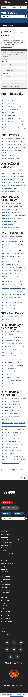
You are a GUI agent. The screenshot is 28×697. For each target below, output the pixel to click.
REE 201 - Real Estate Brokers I (10, 316)
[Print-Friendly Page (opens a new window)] (23, 33)
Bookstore (4, 605)
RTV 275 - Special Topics (9, 453)
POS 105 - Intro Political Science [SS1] (12, 170)
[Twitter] (7, 642)
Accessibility (19, 662)
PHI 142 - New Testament (9, 112)
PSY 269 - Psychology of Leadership (12, 302)
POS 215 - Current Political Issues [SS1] (13, 182)
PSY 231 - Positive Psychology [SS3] (12, 274)
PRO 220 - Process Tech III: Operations (12, 212)
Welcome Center (5, 600)
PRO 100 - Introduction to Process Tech (13, 203)
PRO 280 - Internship (8, 224)
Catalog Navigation (8, 25)
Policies (5, 662)
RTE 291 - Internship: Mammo (10, 386)
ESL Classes (4, 548)
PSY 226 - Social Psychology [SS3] (12, 264)
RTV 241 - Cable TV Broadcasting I (11, 432)
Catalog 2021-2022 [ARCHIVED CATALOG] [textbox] (13, 7)
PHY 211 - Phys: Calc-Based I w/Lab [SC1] (13, 147)
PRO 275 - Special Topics (9, 221)
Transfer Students (6, 561)
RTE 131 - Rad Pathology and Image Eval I (13, 343)
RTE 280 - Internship (7, 374)
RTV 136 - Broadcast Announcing (11, 416)
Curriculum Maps (5, 584)
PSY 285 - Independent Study (10, 308)
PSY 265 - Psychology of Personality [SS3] (14, 294)
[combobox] (14, 7)
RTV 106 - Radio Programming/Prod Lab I (13, 407)
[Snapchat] (21, 649)
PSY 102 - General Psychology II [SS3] (12, 244)
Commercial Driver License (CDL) (10, 539)
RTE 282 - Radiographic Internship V (12, 380)
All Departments (5, 579)
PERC (2, 608)
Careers (3, 631)
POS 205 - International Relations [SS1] (13, 179)
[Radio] (10, 656)
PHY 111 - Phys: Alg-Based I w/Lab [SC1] (13, 141)
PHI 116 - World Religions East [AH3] (12, 109)
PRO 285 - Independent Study (10, 227)
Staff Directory (5, 587)
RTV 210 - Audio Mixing (8, 420)
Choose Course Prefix (7, 59)
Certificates (4, 537)
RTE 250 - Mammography (9, 371)
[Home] (9, 492)
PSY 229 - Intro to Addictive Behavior (12, 270)
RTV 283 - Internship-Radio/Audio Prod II (13, 460)
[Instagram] (21, 642)
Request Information (9, 508)
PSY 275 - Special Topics (9, 305)
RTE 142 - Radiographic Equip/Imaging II (13, 353)
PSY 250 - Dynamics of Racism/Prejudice (13, 288)
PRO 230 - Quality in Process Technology (13, 215)
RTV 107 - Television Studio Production (13, 410)
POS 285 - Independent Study (10, 191)
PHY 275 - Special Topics (9, 155)
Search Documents (6, 590)
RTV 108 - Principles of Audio (10, 413)
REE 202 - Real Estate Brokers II (11, 320)
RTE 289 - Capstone (7, 383)
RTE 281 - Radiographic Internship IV (12, 377)
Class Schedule (5, 571)
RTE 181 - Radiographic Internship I (11, 356)
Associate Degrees (6, 534)
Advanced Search (6, 21)
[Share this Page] (21, 33)
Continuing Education (7, 542)
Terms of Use (8, 663)
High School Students (7, 563)
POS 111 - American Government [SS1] (12, 173)
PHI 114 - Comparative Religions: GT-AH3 (13, 106)
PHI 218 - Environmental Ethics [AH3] (12, 125)
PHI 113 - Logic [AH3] (8, 103)
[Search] (25, 16)
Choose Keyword (6, 76)
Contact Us (4, 628)
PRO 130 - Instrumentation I (9, 209)
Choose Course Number (8, 64)
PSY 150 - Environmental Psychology (12, 250)
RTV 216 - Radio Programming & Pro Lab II (13, 429)
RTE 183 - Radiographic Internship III (12, 362)
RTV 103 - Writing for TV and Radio (11, 401)
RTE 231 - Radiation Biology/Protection (13, 368)
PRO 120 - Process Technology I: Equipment (14, 206)
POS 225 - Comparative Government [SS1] (14, 185)
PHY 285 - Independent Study (10, 158)
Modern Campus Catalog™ (17, 696)
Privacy (14, 663)
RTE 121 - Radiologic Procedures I (11, 337)
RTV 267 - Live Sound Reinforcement (12, 444)
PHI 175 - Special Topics (9, 115)
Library (3, 603)
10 (21, 470)
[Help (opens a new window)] (26, 33)
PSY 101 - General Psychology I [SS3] (12, 241)
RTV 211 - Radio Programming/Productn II (13, 423)
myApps (17, 513)
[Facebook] (14, 642)
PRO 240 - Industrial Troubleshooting (12, 218)
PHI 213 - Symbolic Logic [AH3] (11, 118)
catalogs (5, 694)
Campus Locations (6, 582)
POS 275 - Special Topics (9, 188)
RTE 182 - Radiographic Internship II (12, 359)
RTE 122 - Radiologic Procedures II (11, 340)
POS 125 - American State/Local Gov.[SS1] (13, 176)
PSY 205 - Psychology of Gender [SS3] (13, 253)
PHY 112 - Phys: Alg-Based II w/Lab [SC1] (13, 144)
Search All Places (5, 611)
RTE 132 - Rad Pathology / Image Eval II (13, 346)
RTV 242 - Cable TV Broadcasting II (12, 435)
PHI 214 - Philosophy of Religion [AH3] (12, 121)
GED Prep (3, 550)
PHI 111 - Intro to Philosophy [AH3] (11, 97)
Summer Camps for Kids (7, 553)
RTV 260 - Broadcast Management (11, 441)
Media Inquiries (5, 634)
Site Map (20, 663)
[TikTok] (17, 656)
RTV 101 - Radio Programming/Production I (14, 398)
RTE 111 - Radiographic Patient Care (12, 334)
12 (1, 472)
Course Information (6, 47)
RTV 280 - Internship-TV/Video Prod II (12, 457)
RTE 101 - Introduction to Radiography (12, 331)
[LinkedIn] (7, 649)
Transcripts (4, 569)
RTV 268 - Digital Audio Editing (10, 447)
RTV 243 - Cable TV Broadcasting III (12, 438)
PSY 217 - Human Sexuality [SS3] (11, 261)
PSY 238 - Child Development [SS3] (12, 282)
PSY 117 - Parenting (7, 247)
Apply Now (6, 502)
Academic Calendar (6, 621)
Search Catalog (5, 592)
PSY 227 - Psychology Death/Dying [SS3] (13, 267)
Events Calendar (5, 618)
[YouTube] (14, 649)
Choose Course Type (7, 70)
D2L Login (4, 566)
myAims (5, 513)
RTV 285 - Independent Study (10, 463)
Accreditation (12, 662)
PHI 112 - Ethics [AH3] (8, 100)
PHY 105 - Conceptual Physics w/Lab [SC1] (14, 138)
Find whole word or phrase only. (11, 86)
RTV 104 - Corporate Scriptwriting (11, 404)
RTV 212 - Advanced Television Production (14, 426)
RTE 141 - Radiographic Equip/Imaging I (13, 349)
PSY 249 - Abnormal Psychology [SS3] (13, 285)
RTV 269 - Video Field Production (11, 450)
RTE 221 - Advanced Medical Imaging (12, 365)
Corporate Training (6, 545)
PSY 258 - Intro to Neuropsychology (12, 291)
